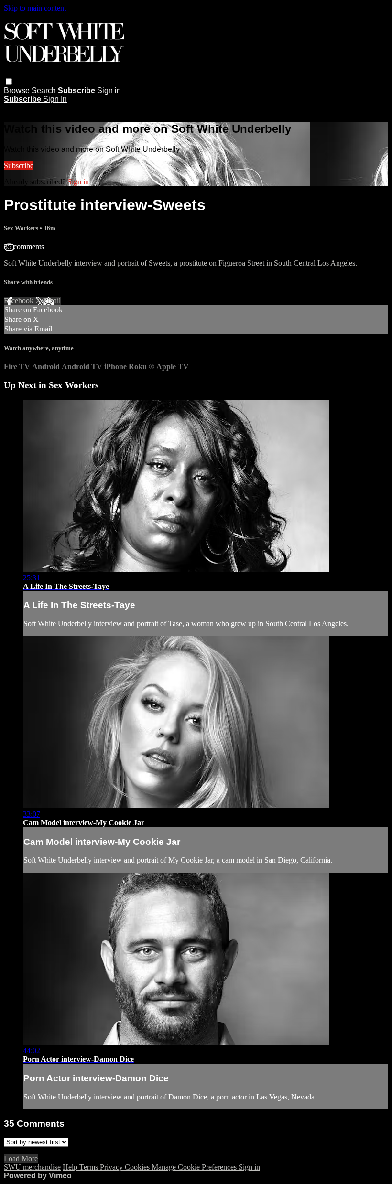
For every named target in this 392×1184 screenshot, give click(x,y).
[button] (9, 81)
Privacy (112, 1167)
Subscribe (18, 165)
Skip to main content (35, 8)
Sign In (55, 99)
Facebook (19, 301)
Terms (89, 1167)
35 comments (24, 247)
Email (52, 301)
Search (45, 90)
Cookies (138, 1167)
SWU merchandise (32, 1167)
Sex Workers (22, 228)
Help (71, 1167)
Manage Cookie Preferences (195, 1167)
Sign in (109, 90)
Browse (18, 90)
